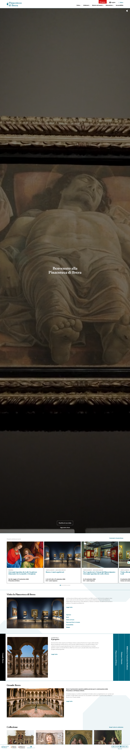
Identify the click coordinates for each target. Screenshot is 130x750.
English (113, 2)
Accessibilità (119, 5)
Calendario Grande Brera (116, 538)
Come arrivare (70, 619)
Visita (78, 5)
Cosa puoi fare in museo (73, 622)
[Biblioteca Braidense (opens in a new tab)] (21, 747)
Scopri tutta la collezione (116, 727)
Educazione (109, 5)
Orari (67, 617)
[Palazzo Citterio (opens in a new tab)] (13, 747)
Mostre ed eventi (97, 5)
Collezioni (86, 5)
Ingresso (68, 614)
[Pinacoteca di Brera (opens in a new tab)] (5, 747)
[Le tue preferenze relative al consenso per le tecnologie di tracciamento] (128, 562)
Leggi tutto (69, 607)
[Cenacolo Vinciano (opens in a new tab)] (31, 747)
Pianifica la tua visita (65, 523)
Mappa (68, 627)
